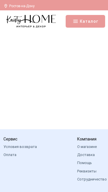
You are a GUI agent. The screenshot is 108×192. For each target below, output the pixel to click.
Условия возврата (20, 147)
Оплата (9, 155)
